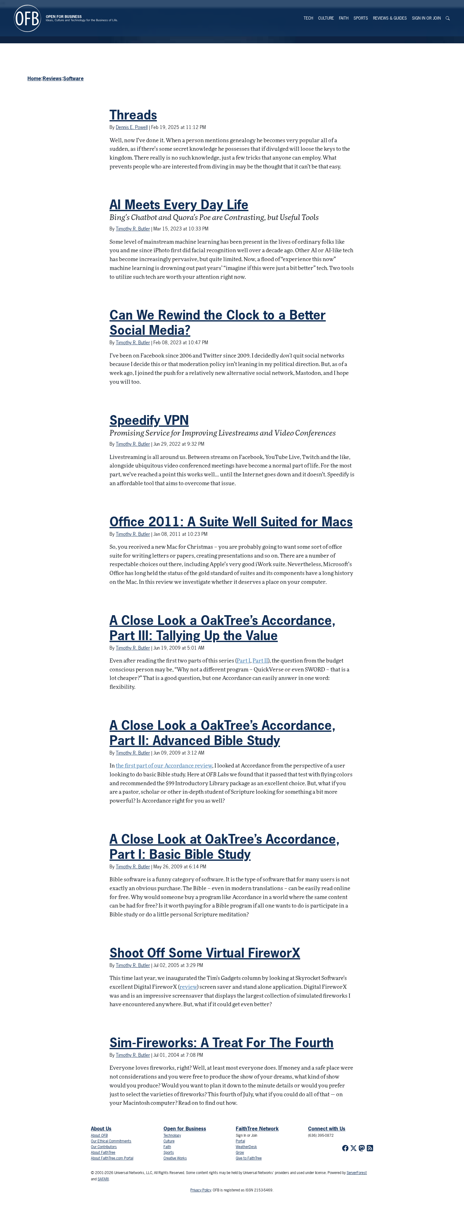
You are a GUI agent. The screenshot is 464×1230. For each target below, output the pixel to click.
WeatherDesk (246, 1146)
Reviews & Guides (390, 18)
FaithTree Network (257, 1128)
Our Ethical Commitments (111, 1141)
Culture (326, 18)
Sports (361, 18)
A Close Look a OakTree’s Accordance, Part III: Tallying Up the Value (223, 628)
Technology (172, 1135)
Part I (243, 661)
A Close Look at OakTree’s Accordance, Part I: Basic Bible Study (225, 846)
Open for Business (185, 1128)
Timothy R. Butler (133, 229)
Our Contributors (104, 1146)
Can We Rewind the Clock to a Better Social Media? (218, 322)
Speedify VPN (149, 420)
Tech (308, 18)
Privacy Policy (200, 1190)
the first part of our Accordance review (164, 766)
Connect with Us (326, 1128)
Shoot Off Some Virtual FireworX (205, 952)
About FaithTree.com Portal (112, 1158)
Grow (240, 1152)
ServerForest (357, 1172)
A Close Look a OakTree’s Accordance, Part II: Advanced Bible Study (223, 733)
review (188, 987)
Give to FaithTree (249, 1158)
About (99, 1135)
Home (34, 79)
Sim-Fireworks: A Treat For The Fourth (222, 1042)
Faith (343, 18)
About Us (101, 1128)
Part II (260, 661)
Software (73, 79)
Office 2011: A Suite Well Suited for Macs (231, 521)
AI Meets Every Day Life (179, 204)
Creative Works (175, 1158)
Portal (240, 1141)
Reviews (52, 79)
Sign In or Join (426, 18)
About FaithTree (103, 1152)
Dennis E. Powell (132, 127)
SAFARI (103, 1179)
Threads (133, 114)
